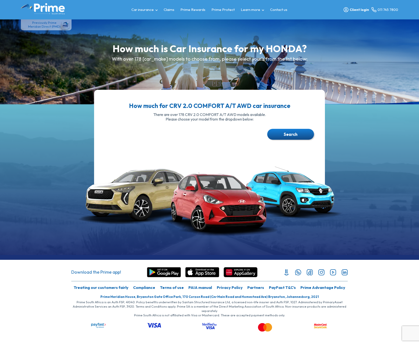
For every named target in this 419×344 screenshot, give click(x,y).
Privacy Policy (230, 287)
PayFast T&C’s (282, 287)
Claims (169, 9)
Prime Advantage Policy (322, 287)
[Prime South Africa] (43, 8)
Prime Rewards (192, 9)
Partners (255, 287)
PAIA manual (200, 287)
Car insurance (142, 9)
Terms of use (172, 287)
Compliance (144, 287)
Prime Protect (223, 9)
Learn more (250, 9)
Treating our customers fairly (101, 287)
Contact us (278, 9)
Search (291, 134)
